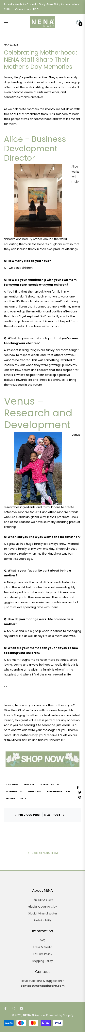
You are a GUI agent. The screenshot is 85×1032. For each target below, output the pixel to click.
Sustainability (42, 920)
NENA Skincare (34, 1015)
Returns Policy (42, 954)
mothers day (14, 791)
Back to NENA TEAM (45, 853)
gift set (29, 784)
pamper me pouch (58, 791)
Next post (52, 815)
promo (10, 798)
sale (23, 798)
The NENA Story (42, 900)
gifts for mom (49, 784)
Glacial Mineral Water (42, 913)
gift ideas (12, 784)
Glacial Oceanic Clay (42, 907)
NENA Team (35, 791)
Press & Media (42, 947)
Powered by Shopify (59, 1015)
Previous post (29, 815)
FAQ (42, 940)
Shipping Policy (42, 961)
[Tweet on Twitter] (79, 792)
